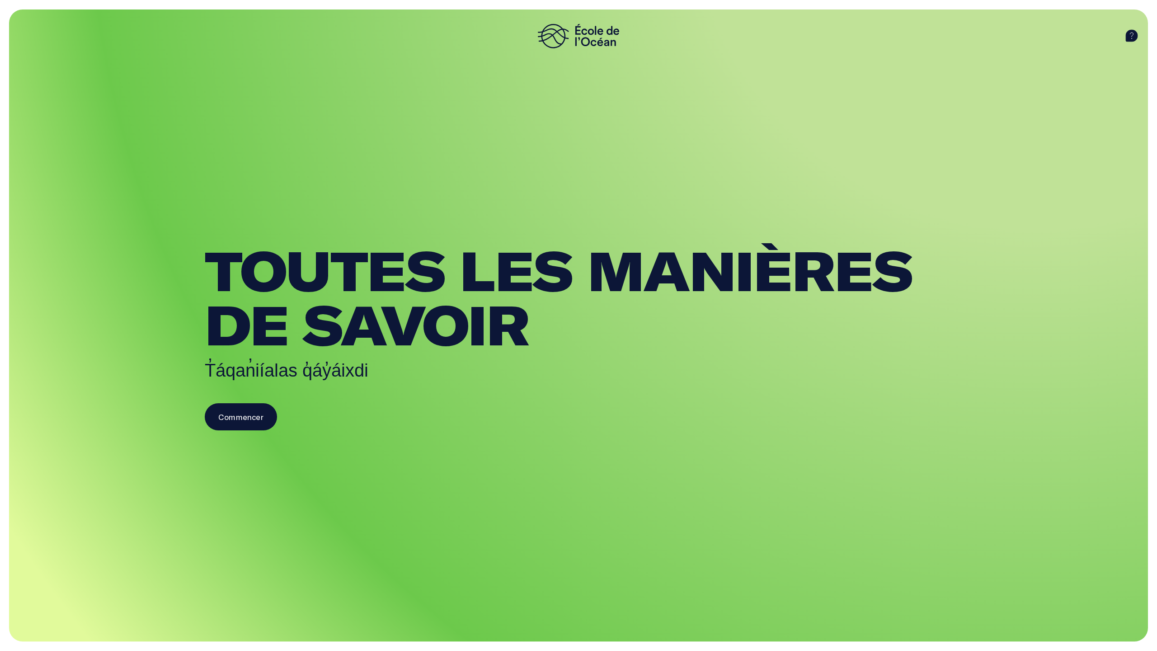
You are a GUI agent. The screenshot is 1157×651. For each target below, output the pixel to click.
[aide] (1131, 36)
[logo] (578, 36)
